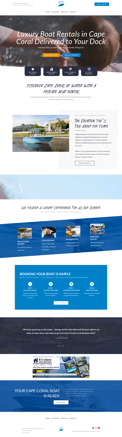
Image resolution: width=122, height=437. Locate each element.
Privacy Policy (26, 432)
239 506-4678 (23, 3)
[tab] (58, 345)
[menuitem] (47, 12)
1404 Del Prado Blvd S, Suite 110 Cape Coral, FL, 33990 (23, 5)
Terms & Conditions (27, 430)
